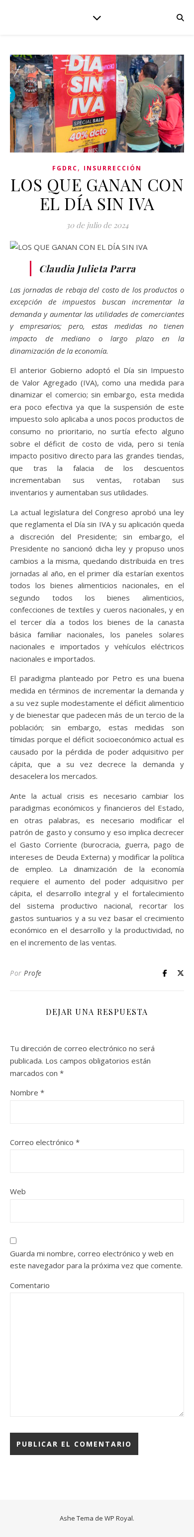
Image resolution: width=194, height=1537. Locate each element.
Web (18, 1191)
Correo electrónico (45, 1142)
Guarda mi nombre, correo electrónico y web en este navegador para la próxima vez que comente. (96, 1259)
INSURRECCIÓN (113, 168)
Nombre (27, 1092)
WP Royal (118, 1518)
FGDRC (65, 168)
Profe (33, 973)
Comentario (30, 1285)
